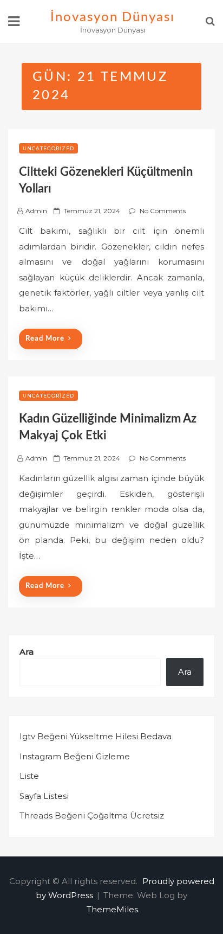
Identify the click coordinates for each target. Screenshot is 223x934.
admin (36, 211)
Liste (29, 776)
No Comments (163, 211)
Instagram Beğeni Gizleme (74, 756)
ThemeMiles (112, 909)
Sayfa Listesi (44, 796)
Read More (44, 338)
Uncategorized (48, 148)
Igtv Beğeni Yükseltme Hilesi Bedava (95, 736)
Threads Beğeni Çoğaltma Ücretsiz (91, 815)
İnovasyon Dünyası (112, 17)
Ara (26, 652)
